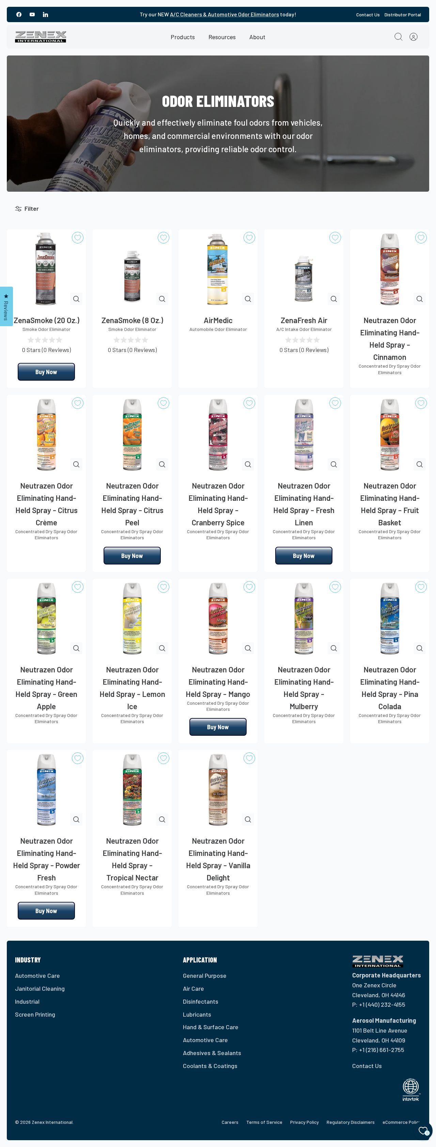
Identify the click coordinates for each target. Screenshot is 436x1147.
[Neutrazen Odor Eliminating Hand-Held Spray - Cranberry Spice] (218, 434)
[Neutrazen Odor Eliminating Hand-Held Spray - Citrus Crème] (46, 434)
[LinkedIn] (45, 14)
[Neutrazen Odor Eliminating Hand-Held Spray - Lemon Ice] (132, 618)
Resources (222, 37)
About (257, 37)
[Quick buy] (76, 299)
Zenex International (52, 1122)
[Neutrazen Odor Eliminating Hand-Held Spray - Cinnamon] (389, 268)
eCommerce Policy (402, 1122)
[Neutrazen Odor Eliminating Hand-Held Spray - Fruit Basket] (389, 434)
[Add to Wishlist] (77, 237)
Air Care (193, 988)
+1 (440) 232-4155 (382, 1004)
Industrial (27, 1001)
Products (183, 37)
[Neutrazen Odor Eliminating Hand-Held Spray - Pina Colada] (389, 618)
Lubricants (197, 1014)
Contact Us (368, 14)
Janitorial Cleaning (40, 988)
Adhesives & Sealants (212, 1052)
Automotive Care (37, 975)
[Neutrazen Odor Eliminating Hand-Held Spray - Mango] (218, 618)
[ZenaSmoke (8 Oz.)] (132, 268)
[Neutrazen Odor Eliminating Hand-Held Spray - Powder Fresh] (46, 789)
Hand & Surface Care (210, 1027)
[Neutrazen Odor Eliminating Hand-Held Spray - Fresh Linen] (303, 434)
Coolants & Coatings (210, 1065)
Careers (230, 1122)
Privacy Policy (304, 1122)
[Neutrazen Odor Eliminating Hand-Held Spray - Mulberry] (303, 618)
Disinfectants (200, 1001)
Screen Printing (35, 1014)
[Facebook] (19, 14)
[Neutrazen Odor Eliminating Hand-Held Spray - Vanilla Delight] (218, 789)
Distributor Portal (403, 14)
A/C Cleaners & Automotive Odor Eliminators (224, 14)
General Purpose (205, 975)
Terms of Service (264, 1122)
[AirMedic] (218, 268)
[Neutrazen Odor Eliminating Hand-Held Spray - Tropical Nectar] (132, 789)
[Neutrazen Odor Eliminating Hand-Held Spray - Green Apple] (46, 618)
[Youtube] (32, 14)
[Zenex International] (40, 37)
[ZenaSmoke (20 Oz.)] (46, 268)
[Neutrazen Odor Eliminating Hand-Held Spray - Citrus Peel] (132, 434)
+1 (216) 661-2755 (381, 1049)
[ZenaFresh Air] (303, 268)
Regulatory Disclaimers (351, 1122)
